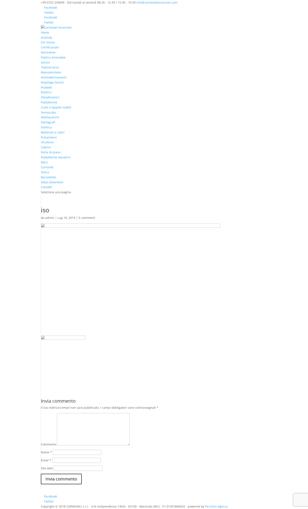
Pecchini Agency (216, 506)
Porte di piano (51, 152)
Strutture (47, 142)
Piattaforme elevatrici (56, 157)
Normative (48, 52)
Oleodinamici (50, 97)
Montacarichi (50, 117)
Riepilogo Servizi (52, 82)
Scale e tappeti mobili (56, 107)
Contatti (46, 187)
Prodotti (46, 87)
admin (49, 218)
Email (46, 460)
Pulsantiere (49, 137)
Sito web (47, 468)
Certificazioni (50, 47)
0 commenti (87, 218)
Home (45, 32)
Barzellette (48, 177)
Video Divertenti (52, 182)
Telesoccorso (50, 67)
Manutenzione (51, 72)
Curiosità (47, 167)
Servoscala (48, 112)
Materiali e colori (53, 132)
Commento (48, 444)
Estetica (46, 127)
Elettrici (46, 92)
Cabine (46, 147)
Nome (46, 452)
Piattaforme (49, 102)
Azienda (46, 37)
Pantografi (48, 122)
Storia (45, 172)
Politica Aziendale (53, 57)
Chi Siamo (48, 42)
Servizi (45, 62)
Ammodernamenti (53, 77)
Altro (44, 162)
